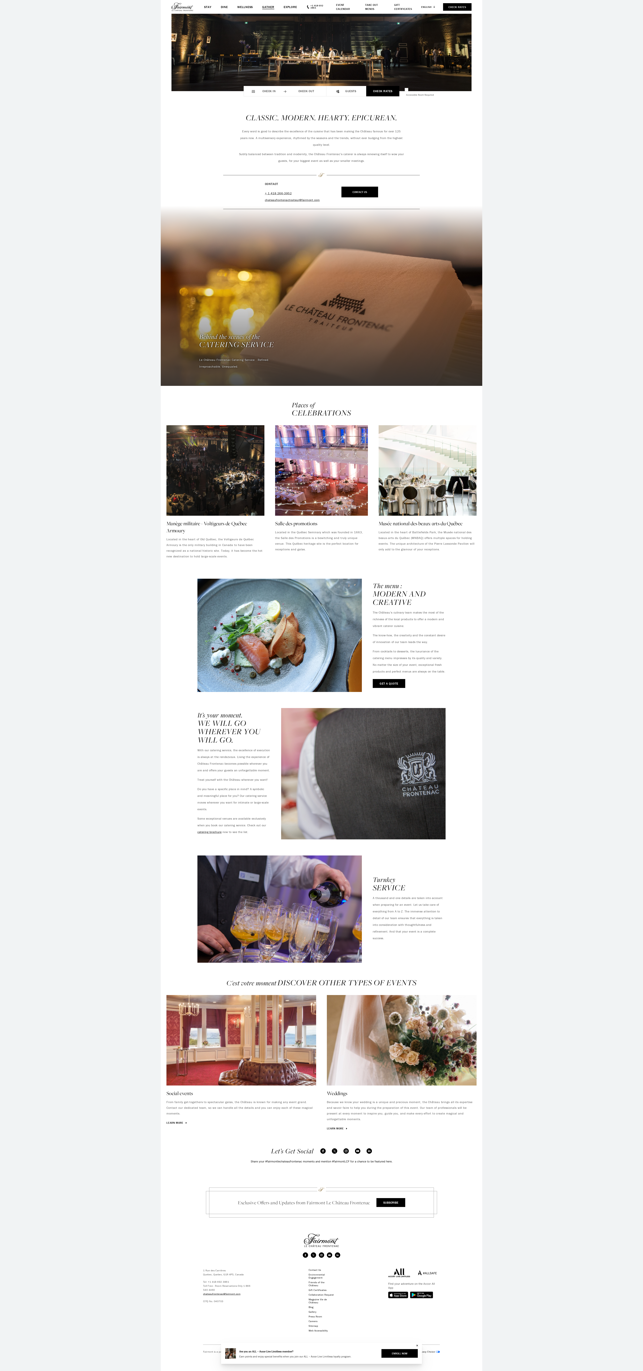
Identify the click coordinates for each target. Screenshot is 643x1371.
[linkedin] (369, 1151)
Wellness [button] (245, 7)
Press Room (315, 1316)
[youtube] (357, 1151)
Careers (313, 1321)
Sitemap (313, 1325)
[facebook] (323, 1151)
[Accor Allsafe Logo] (426, 1272)
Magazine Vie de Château (318, 1301)
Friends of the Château (317, 1284)
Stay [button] (207, 7)
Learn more (175, 1122)
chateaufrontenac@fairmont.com (221, 1293)
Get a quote (389, 683)
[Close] (416, 1345)
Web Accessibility (318, 1330)
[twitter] (334, 1151)
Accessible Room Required (420, 94)
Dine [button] (224, 7)
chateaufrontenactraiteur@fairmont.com (292, 200)
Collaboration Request (321, 1294)
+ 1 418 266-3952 (278, 193)
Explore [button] (290, 7)
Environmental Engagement (317, 1276)
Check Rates (382, 91)
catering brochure (209, 832)
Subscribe (390, 1202)
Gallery (312, 1311)
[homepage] (187, 7)
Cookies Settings (426, 1351)
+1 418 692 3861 (218, 1281)
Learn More (336, 1128)
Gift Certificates (318, 1290)
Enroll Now (399, 1353)
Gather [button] (268, 7)
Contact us (359, 192)
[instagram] (346, 1151)
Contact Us (315, 1269)
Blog (311, 1307)
